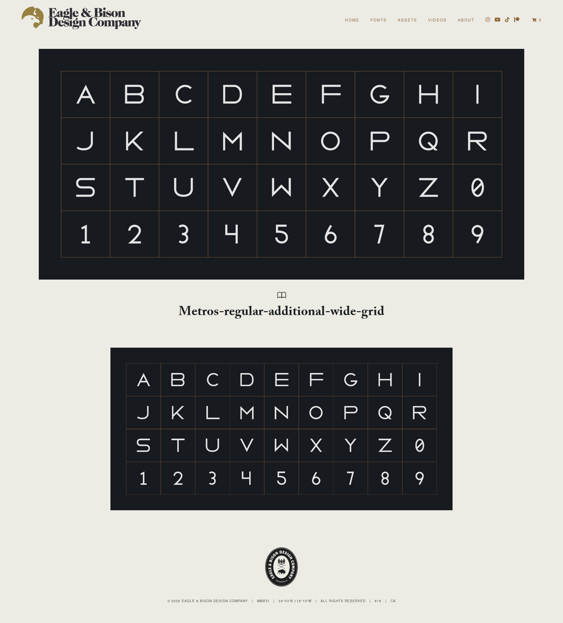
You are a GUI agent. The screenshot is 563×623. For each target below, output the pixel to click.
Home (352, 19)
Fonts (378, 19)
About (466, 19)
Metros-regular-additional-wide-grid (281, 313)
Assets (407, 19)
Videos (437, 19)
